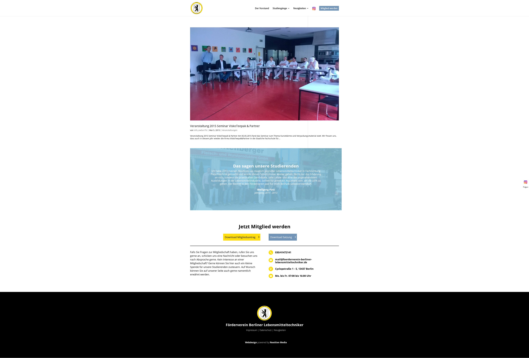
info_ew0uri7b (200, 130)
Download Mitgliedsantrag (240, 237)
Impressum (251, 330)
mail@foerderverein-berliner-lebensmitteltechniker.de (293, 261)
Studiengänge (280, 8)
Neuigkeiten (299, 8)
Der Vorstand (262, 8)
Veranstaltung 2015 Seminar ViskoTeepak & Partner (225, 126)
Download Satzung (281, 237)
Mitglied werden (329, 8)
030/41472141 (283, 252)
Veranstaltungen (229, 130)
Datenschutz (266, 330)
